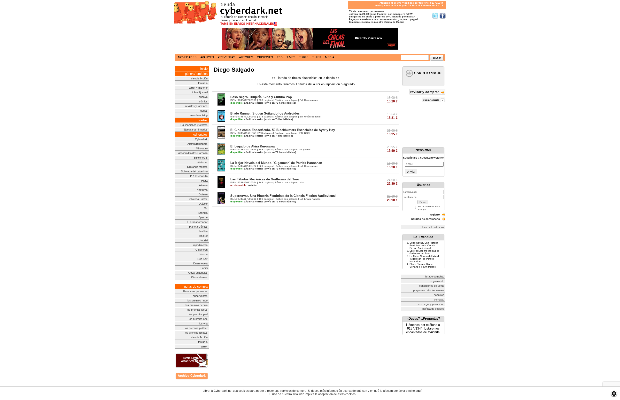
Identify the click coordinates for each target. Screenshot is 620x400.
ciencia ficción (199, 78)
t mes (291, 57)
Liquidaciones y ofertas (194, 124)
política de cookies (433, 308)
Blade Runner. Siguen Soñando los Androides (265, 113)
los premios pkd (198, 314)
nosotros (439, 294)
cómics (203, 101)
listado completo (434, 276)
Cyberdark (201, 139)
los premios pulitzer (196, 328)
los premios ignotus (196, 332)
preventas (226, 57)
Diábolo (203, 203)
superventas (200, 295)
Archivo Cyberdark (192, 375)
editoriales (200, 134)
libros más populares (195, 291)
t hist (316, 57)
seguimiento (437, 281)
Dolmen (203, 194)
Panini (204, 268)
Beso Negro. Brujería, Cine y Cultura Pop (261, 97)
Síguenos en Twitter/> (435, 16)
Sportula (203, 212)
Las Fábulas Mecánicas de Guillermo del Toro (264, 179)
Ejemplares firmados (196, 129)
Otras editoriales (198, 272)
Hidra (204, 180)
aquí (418, 390)
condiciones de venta (431, 285)
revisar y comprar (425, 92)
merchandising (199, 115)
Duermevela (200, 263)
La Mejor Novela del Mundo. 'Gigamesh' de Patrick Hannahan (276, 163)
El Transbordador (197, 222)
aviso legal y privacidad (430, 304)
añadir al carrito (246, 102)
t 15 (280, 57)
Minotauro (202, 148)
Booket (203, 235)
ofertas (203, 120)
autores (246, 57)
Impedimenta (200, 245)
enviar (411, 171)
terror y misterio (198, 87)
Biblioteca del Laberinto (194, 171)
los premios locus (197, 309)
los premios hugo (197, 300)
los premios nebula (197, 305)
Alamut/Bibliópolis (197, 143)
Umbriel (203, 240)
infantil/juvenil (200, 92)
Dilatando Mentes (197, 166)
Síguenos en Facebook (443, 16)
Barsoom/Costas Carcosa (192, 153)
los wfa (203, 323)
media (329, 57)
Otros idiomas (199, 277)
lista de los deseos (433, 227)
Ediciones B (201, 157)
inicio (204, 68)
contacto (439, 299)
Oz (206, 208)
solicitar (243, 185)
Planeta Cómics (198, 226)
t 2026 (303, 57)
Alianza (203, 185)
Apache (203, 217)
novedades (187, 57)
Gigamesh (201, 249)
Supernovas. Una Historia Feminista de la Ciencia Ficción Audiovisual (283, 196)
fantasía (203, 83)
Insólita (203, 231)
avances (207, 57)
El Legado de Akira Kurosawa (252, 146)
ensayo (203, 96)
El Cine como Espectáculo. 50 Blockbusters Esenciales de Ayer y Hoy (282, 130)
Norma (204, 254)
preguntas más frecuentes (428, 290)
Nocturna (202, 189)
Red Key (202, 258)
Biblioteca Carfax (198, 199)
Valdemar (202, 162)
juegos (204, 110)
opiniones (265, 57)
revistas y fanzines (196, 106)
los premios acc (198, 318)
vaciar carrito (431, 100)
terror (204, 346)
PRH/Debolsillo (199, 176)
